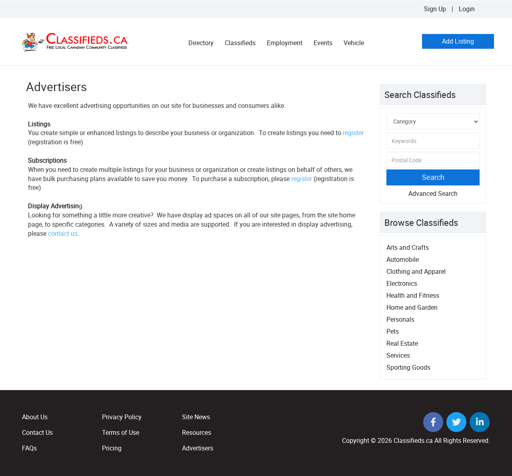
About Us (35, 416)
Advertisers (197, 448)
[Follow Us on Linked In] (479, 422)
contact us (63, 233)
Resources (196, 432)
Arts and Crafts (407, 247)
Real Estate (402, 343)
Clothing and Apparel (416, 271)
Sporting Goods (408, 367)
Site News (196, 416)
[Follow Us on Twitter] (457, 422)
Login (467, 8)
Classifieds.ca (413, 440)
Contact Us (37, 432)
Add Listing (458, 41)
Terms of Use (120, 432)
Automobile (402, 259)
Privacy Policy (122, 416)
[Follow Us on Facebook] (434, 422)
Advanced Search (433, 193)
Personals (400, 319)
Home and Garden (412, 307)
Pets (392, 331)
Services (398, 355)
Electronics (401, 283)
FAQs (29, 448)
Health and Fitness (412, 295)
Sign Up (435, 8)
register (353, 132)
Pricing (112, 448)
